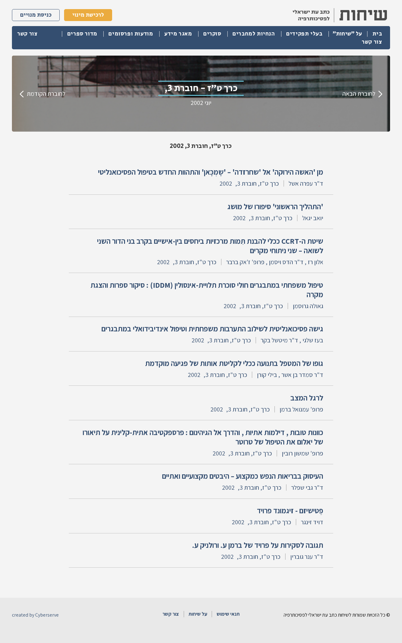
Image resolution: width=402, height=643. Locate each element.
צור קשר (372, 42)
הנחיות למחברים (253, 34)
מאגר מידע (178, 34)
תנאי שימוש (228, 614)
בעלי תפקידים (304, 34)
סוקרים (212, 34)
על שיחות (197, 614)
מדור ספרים (82, 34)
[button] (347, 34)
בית (377, 34)
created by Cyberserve (35, 615)
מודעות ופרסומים (130, 34)
